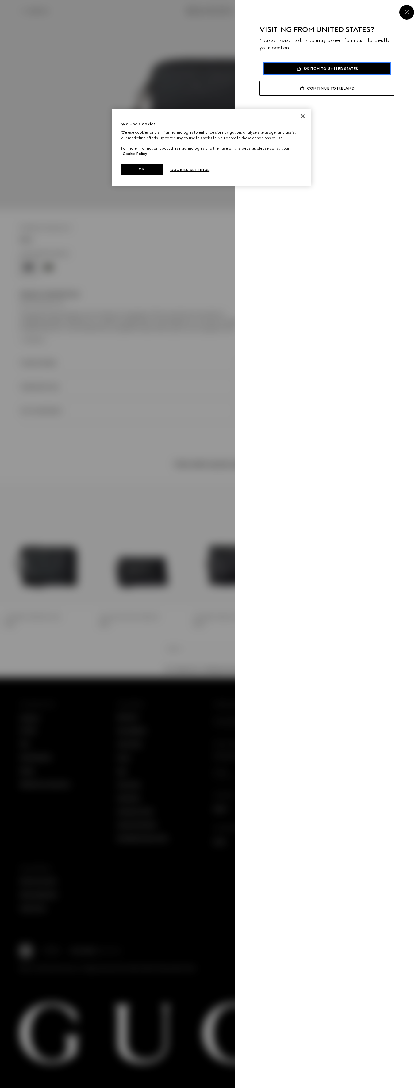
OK (142, 169)
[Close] (406, 12)
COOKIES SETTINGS (190, 170)
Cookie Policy (135, 153)
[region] (211, 147)
